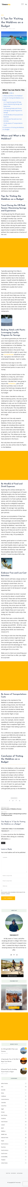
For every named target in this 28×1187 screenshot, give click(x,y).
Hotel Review (4, 1121)
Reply (3, 843)
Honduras (3, 1118)
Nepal (2, 1140)
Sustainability (4, 1156)
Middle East (4, 1134)
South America (4, 1150)
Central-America (5, 1099)
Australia (3, 1090)
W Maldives (12, 383)
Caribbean (3, 1096)
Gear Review (4, 1115)
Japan (2, 1128)
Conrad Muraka (9, 354)
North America (4, 1144)
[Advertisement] (14, 252)
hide (11, 93)
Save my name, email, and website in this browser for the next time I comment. (13, 893)
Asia (2, 15)
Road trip (3, 1147)
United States (4, 1163)
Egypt (2, 1109)
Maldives (14, 798)
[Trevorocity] (11, 4)
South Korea (4, 1153)
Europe (3, 1112)
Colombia (3, 1102)
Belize (2, 1093)
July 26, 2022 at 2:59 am (15, 830)
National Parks (4, 1137)
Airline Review (4, 1083)
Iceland (3, 1125)
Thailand (3, 1159)
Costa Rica (3, 1105)
